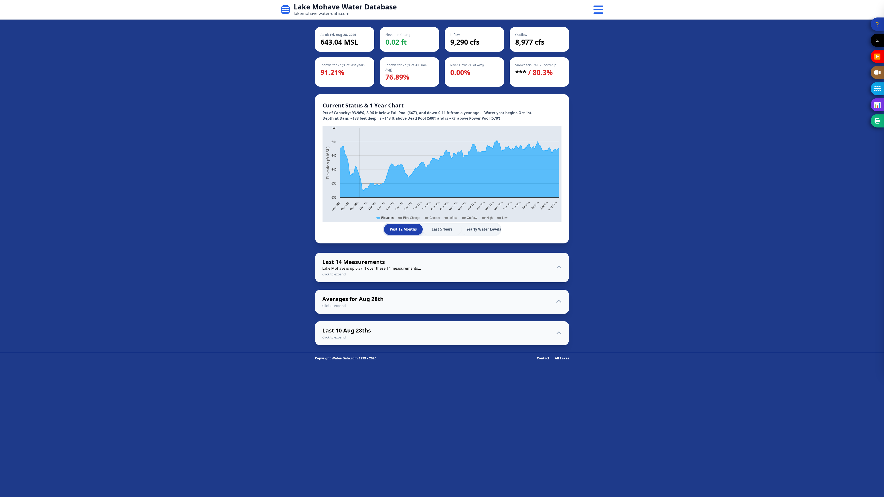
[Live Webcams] (877, 72)
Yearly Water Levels (483, 229)
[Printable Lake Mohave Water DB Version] (877, 120)
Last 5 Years (442, 229)
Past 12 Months (403, 229)
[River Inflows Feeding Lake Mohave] (877, 88)
